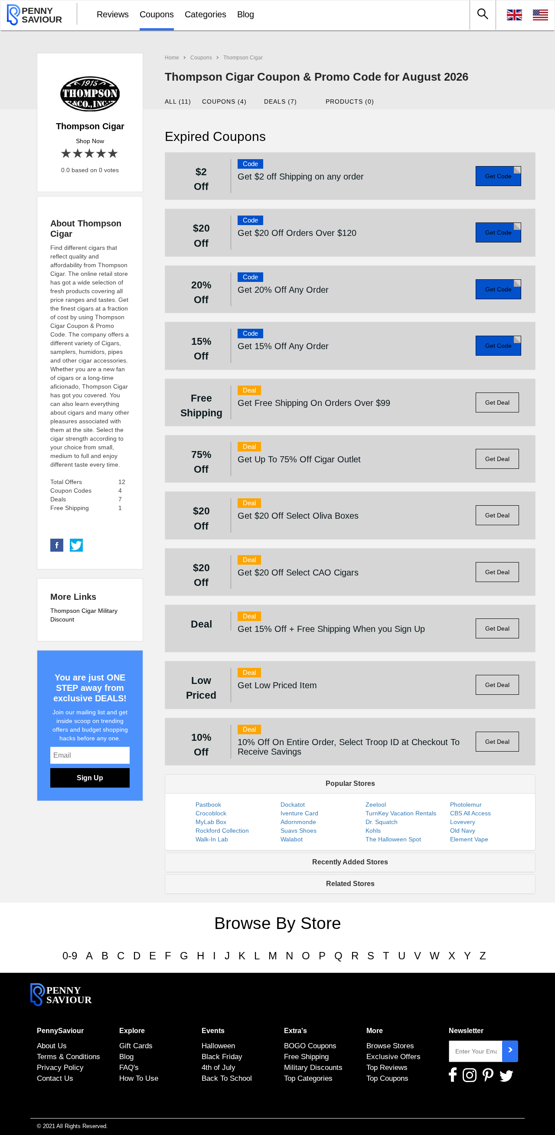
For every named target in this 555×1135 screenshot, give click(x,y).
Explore (132, 1030)
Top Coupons (387, 1078)
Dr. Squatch (382, 821)
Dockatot (293, 804)
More (374, 1030)
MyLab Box (211, 821)
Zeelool (376, 804)
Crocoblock (211, 813)
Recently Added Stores (350, 862)
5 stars (113, 153)
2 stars (78, 153)
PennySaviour (60, 1030)
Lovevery (462, 821)
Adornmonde (298, 821)
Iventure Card (299, 813)
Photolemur (466, 804)
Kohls (373, 830)
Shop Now (90, 140)
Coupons (157, 14)
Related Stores (350, 883)
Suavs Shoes (299, 830)
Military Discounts (313, 1067)
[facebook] (56, 544)
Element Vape (469, 839)
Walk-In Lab (212, 839)
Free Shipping (306, 1056)
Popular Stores (350, 783)
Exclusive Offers (393, 1056)
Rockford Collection (222, 830)
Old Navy (462, 830)
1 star (66, 153)
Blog (245, 14)
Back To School (227, 1078)
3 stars (90, 153)
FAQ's (129, 1067)
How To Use (138, 1078)
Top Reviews (387, 1067)
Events (213, 1030)
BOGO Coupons (310, 1045)
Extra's (295, 1030)
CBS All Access (470, 813)
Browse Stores (390, 1045)
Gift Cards (136, 1045)
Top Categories (308, 1078)
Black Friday (222, 1056)
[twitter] (76, 544)
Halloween (218, 1045)
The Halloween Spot (393, 839)
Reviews (113, 14)
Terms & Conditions (68, 1056)
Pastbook (208, 804)
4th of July (218, 1067)
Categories (205, 14)
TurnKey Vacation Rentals (401, 813)
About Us (52, 1045)
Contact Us (55, 1078)
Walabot (292, 839)
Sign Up (90, 778)
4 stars (102, 153)
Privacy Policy (60, 1067)
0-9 (69, 956)
